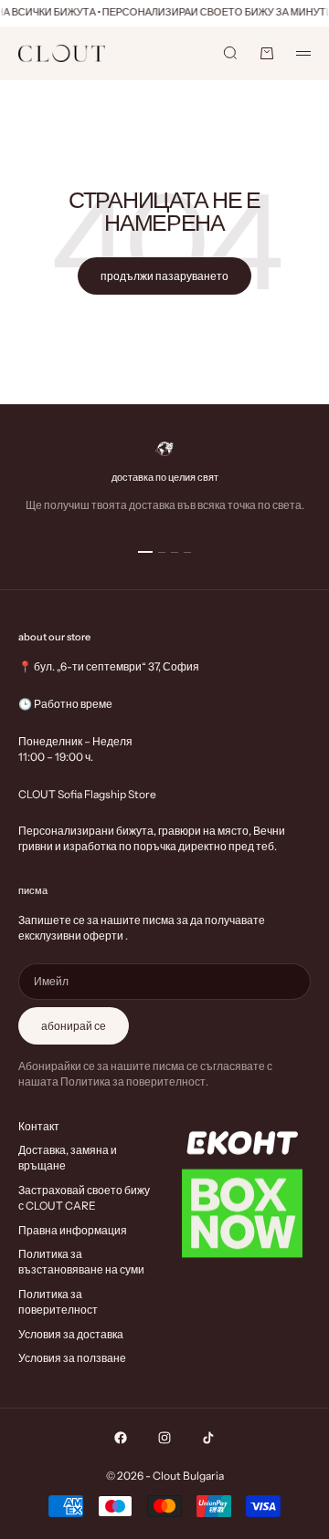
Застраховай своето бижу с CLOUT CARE (84, 1197)
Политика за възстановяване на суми (81, 1261)
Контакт (38, 1126)
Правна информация (72, 1230)
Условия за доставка (70, 1334)
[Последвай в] (120, 1437)
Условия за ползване (72, 1358)
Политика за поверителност (58, 1301)
